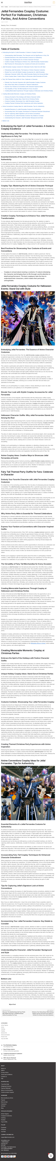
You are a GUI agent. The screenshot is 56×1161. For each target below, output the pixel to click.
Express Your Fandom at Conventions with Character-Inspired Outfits (24, 86)
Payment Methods (5, 1088)
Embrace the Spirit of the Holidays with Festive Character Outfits (22, 97)
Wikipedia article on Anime (38, 643)
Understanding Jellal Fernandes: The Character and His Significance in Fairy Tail (27, 55)
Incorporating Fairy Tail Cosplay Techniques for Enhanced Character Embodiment (27, 111)
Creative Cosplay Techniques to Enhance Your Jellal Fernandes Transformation (26, 61)
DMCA (2, 1070)
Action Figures (4, 1025)
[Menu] (3, 2)
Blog (2, 1108)
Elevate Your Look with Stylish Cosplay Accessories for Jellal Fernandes (25, 72)
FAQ (2, 1078)
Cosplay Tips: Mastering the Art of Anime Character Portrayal (22, 59)
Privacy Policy (4, 1072)
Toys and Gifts (4, 1038)
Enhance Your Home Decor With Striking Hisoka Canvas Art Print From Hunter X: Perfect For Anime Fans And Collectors (42, 1013)
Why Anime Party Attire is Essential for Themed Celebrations (21, 84)
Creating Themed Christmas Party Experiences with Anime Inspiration (24, 103)
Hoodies (3, 1119)
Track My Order (5, 1084)
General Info (4, 1032)
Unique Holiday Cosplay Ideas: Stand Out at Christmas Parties (22, 99)
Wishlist (3, 1106)
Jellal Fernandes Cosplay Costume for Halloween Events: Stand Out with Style (24, 67)
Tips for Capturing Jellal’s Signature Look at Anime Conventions (22, 113)
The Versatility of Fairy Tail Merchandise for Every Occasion (21, 88)
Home (2, 6)
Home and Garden (5, 1034)
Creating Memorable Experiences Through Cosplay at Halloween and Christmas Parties (29, 91)
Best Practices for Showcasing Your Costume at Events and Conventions (25, 64)
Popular (3, 1100)
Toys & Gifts (4, 1122)
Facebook (3, 1127)
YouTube (3, 1131)
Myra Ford (12, 1004)
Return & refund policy (7, 1090)
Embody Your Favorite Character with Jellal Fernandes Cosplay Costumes (25, 82)
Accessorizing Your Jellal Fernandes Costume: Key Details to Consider (24, 115)
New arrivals (4, 1102)
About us (3, 1068)
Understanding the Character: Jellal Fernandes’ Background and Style (24, 117)
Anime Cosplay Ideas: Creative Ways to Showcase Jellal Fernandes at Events (26, 76)
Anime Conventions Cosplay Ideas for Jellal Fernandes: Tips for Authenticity (23, 106)
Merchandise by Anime (7, 1098)
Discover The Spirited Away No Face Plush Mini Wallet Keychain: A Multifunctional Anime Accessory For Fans (14, 1013)
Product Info (4, 1036)
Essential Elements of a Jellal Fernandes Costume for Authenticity (23, 109)
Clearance (3, 1104)
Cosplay (6, 6)
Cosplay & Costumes (6, 1115)
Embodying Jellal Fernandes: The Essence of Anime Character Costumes (25, 70)
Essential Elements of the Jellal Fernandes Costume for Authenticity (23, 57)
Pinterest (3, 1129)
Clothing (3, 1029)
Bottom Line (6, 121)
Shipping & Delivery (6, 1086)
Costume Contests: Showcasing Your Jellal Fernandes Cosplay (22, 101)
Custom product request (7, 1092)
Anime (2, 1027)
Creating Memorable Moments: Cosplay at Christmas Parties (19, 94)
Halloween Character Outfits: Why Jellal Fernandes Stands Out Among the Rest (26, 74)
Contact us (4, 1076)
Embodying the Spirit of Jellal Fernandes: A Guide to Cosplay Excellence (23, 52)
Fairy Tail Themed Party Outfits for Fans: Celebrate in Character (20, 79)
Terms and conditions (6, 1074)
